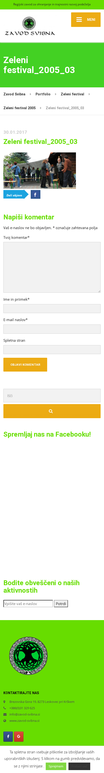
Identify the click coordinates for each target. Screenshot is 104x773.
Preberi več (79, 766)
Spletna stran (14, 340)
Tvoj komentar (16, 237)
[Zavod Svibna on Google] (18, 736)
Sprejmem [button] (56, 766)
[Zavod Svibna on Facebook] (8, 736)
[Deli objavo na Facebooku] (35, 194)
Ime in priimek (16, 299)
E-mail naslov (15, 319)
